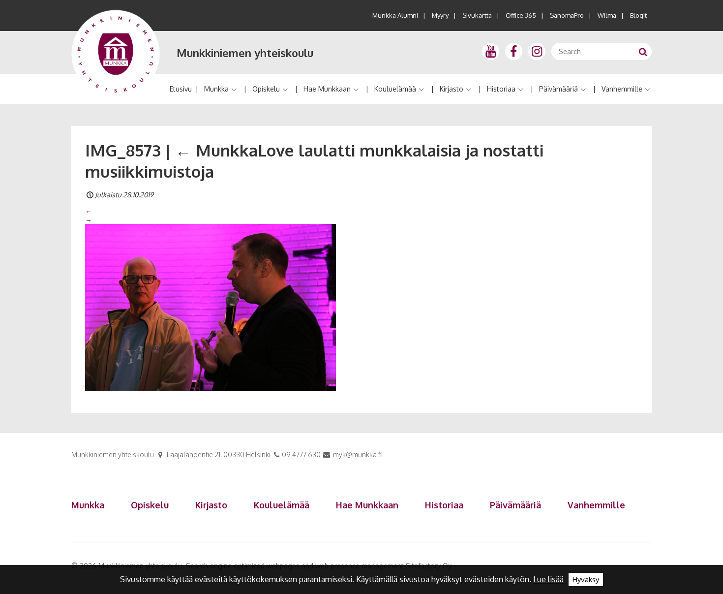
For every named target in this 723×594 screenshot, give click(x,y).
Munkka (216, 89)
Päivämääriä (558, 89)
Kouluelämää (395, 89)
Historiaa (501, 89)
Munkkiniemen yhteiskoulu (245, 53)
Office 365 (521, 15)
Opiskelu (266, 89)
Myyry (440, 15)
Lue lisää (548, 579)
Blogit (638, 15)
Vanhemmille (622, 89)
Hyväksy (585, 579)
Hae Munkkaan (327, 89)
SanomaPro (567, 15)
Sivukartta (477, 15)
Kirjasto (451, 89)
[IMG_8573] (210, 307)
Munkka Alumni (395, 15)
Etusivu (181, 89)
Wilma (607, 15)
